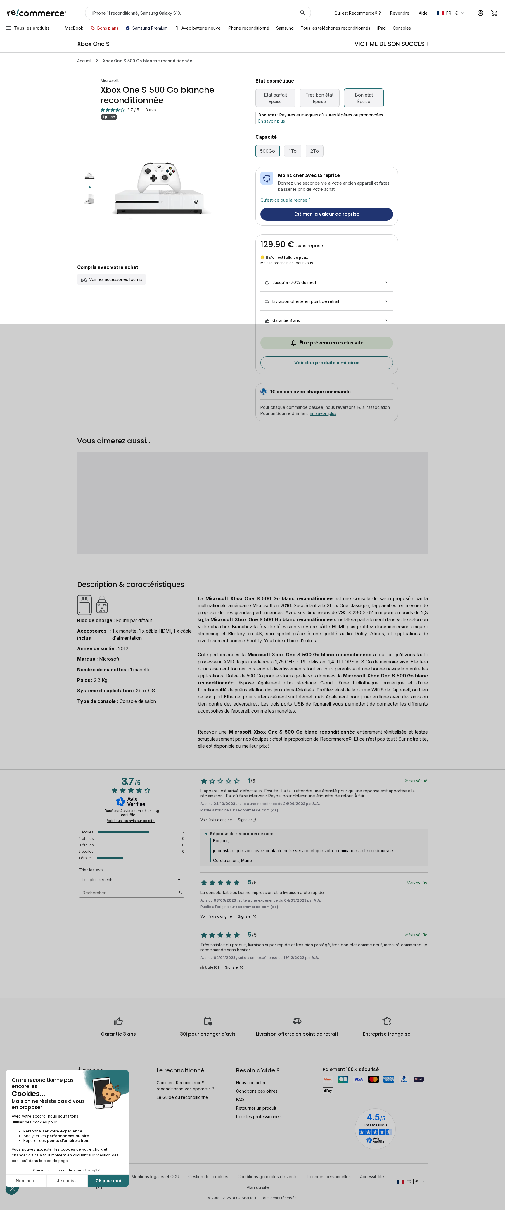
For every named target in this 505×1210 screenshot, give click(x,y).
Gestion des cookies (208, 1176)
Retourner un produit (256, 1108)
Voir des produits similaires (326, 362)
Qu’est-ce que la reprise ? (285, 200)
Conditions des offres (257, 1091)
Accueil (84, 60)
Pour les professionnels (259, 1116)
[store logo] (36, 12)
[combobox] (189, 13)
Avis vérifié (417, 780)
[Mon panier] (494, 12)
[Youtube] (99, 1186)
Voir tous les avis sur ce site (131, 821)
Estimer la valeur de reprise (326, 214)
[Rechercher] (303, 13)
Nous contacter (251, 1082)
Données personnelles (329, 1176)
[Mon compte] (480, 12)
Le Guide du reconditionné (182, 1097)
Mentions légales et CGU (155, 1176)
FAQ (240, 1099)
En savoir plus (271, 121)
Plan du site (258, 1187)
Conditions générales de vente (268, 1176)
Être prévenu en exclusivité (332, 342)
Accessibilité (372, 1176)
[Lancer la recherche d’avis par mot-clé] (180, 893)
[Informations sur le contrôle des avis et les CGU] (157, 811)
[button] (451, 13)
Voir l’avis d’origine (216, 820)
